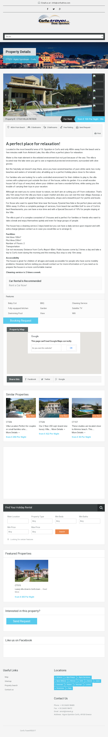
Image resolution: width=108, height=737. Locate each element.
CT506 (9, 422)
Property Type (37, 516)
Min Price (11, 527)
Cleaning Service (79, 303)
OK (71, 348)
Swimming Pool (15, 313)
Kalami (69, 684)
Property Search (11, 685)
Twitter (47, 379)
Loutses (88, 684)
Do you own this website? (42, 348)
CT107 (75, 422)
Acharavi (59, 677)
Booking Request (20, 320)
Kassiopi (79, 684)
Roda (69, 688)
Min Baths (83, 516)
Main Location (13, 516)
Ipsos (98, 681)
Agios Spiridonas (84, 677)
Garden (43, 308)
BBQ (42, 303)
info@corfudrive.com (61, 3)
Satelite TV (77, 308)
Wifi (74, 313)
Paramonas (60, 688)
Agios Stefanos (61, 681)
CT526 (42, 422)
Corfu (81, 681)
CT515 (18, 585)
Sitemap (8, 681)
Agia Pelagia (71, 677)
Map (6, 677)
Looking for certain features (21, 539)
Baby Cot (12, 303)
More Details (12, 432)
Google (62, 379)
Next (89, 94)
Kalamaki (60, 684)
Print (99, 133)
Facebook (32, 379)
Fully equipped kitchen (18, 308)
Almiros (73, 681)
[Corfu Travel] (54, 20)
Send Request (84, 127)
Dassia (89, 681)
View (42, 313)
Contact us (9, 690)
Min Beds (59, 516)
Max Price (35, 527)
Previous (5, 94)
